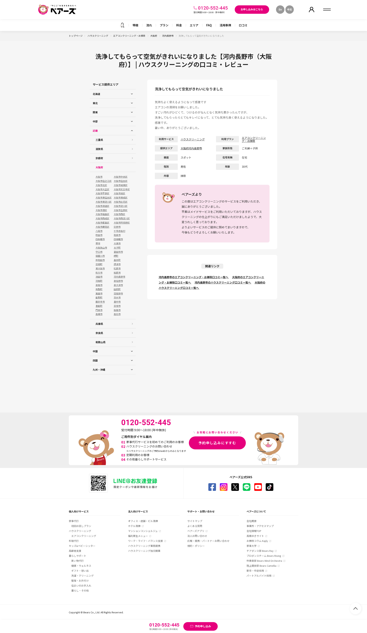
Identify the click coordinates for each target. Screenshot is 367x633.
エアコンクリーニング (83, 536)
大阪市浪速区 (102, 205)
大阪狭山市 (101, 247)
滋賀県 (99, 149)
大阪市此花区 (120, 201)
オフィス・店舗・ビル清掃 (143, 521)
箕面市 (99, 293)
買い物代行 (77, 560)
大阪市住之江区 (104, 180)
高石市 (117, 314)
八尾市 (99, 231)
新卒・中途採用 (255, 570)
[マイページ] (311, 9)
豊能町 (99, 305)
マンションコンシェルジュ (143, 531)
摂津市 (117, 264)
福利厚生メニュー (138, 536)
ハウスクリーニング (98, 35)
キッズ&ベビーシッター (82, 546)
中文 (289, 9)
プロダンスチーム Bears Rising (264, 556)
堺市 (98, 243)
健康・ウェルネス (81, 565)
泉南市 (99, 285)
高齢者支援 (75, 551)
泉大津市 (118, 285)
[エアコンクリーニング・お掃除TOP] (122, 25)
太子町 (117, 247)
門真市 (99, 310)
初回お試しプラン (81, 526)
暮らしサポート (77, 556)
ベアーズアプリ (195, 531)
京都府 (99, 158)
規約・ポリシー (196, 546)
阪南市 (117, 310)
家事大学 (252, 546)
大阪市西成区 (102, 218)
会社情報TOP (254, 531)
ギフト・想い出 (80, 570)
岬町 (116, 255)
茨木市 (117, 297)
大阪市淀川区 (120, 205)
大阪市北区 (101, 185)
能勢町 (99, 297)
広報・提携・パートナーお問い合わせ (208, 541)
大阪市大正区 (102, 189)
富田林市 (118, 251)
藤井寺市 (100, 301)
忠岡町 (99, 264)
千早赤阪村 (119, 231)
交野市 (117, 226)
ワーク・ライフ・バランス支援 (145, 541)
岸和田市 (100, 260)
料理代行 (74, 541)
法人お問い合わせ (197, 536)
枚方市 (99, 272)
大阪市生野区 (120, 210)
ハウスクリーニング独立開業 (144, 551)
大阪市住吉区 (120, 180)
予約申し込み (203, 626)
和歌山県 (101, 342)
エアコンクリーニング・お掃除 (129, 35)
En (280, 9)
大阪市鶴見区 (102, 226)
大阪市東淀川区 (104, 201)
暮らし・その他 (80, 590)
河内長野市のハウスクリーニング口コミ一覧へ (223, 282)
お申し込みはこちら (252, 9)
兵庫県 (99, 324)
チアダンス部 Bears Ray (260, 551)
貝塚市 (117, 305)
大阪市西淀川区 (122, 218)
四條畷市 (118, 239)
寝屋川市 (100, 255)
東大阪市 (100, 268)
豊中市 (117, 301)
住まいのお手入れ (81, 585)
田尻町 (117, 289)
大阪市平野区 (102, 193)
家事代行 (74, 521)
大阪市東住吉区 (104, 197)
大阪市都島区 (102, 222)
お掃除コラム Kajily (257, 541)
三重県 (99, 140)
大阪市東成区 (120, 197)
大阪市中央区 (120, 176)
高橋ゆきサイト (255, 536)
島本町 (117, 260)
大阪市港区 (101, 210)
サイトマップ (194, 521)
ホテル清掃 (134, 526)
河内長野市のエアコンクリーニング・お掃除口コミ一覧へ (194, 277)
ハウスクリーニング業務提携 (144, 546)
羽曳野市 (118, 293)
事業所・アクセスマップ (260, 526)
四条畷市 (100, 239)
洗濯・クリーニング (82, 575)
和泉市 (117, 235)
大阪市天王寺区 (122, 189)
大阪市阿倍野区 (122, 222)
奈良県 (99, 333)
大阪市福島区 (102, 214)
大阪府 (154, 35)
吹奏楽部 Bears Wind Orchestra (264, 560)
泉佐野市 (118, 280)
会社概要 (252, 521)
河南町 (99, 280)
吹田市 (99, 235)
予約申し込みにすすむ (217, 442)
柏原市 (117, 272)
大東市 (117, 243)
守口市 (99, 251)
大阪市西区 (119, 214)
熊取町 (99, 289)
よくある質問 (194, 526)
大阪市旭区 (119, 193)
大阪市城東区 (120, 185)
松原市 (117, 268)
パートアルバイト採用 (259, 575)
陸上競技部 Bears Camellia (261, 565)
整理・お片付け (80, 580)
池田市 (99, 276)
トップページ (76, 35)
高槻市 (99, 314)
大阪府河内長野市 (191, 148)
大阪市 (99, 176)
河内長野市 (168, 35)
